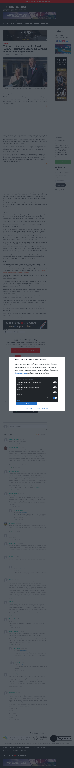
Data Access (37, 408)
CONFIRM (26, 403)
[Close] (62, 359)
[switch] (55, 382)
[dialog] (37, 384)
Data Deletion (29, 408)
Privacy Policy (45, 408)
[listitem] (37, 379)
